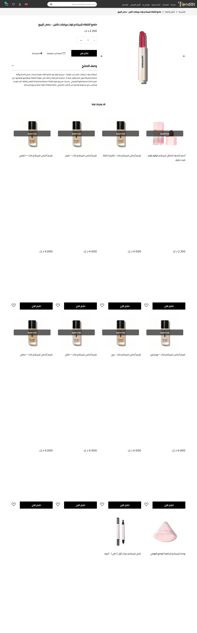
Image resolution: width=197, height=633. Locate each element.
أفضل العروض (135, 4)
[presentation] (102, 56)
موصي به (146, 4)
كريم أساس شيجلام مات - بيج (126, 354)
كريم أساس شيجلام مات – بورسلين (167, 354)
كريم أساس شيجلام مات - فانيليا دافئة (122, 155)
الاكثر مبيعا (156, 4)
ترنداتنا (173, 4)
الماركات (165, 4)
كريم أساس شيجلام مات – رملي (36, 354)
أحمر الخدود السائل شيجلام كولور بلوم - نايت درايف (166, 157)
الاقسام (125, 4)
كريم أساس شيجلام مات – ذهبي (36, 155)
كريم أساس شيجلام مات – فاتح (81, 354)
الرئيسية (182, 11)
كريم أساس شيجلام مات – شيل (81, 155)
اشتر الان (84, 53)
